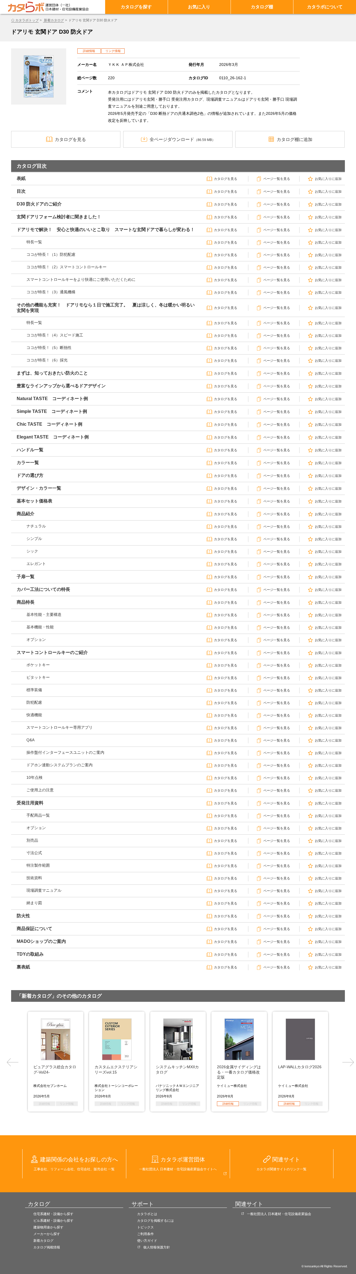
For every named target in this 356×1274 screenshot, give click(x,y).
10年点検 (34, 777)
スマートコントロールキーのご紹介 (52, 652)
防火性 (23, 915)
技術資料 (34, 878)
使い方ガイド (147, 1241)
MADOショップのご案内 (41, 941)
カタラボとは (147, 1214)
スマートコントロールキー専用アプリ (59, 727)
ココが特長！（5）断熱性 (48, 347)
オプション (36, 639)
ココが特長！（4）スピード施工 (54, 335)
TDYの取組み (30, 954)
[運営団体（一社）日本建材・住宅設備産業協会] (67, 7)
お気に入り (199, 6)
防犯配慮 (34, 702)
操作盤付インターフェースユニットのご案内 (65, 752)
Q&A (30, 740)
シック (32, 551)
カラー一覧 (28, 462)
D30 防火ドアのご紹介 (39, 204)
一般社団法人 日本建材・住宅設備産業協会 (279, 1214)
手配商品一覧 (38, 815)
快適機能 (34, 715)
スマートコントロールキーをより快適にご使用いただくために (80, 279)
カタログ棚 (262, 6)
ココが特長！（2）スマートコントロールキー (66, 267)
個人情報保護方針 (156, 1247)
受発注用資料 (30, 802)
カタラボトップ (27, 20)
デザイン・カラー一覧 (39, 488)
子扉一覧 (25, 576)
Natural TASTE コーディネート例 (52, 398)
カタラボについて (325, 6)
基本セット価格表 (34, 501)
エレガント (36, 563)
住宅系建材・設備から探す (53, 1214)
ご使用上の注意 (40, 790)
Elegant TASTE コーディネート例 (53, 437)
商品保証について (34, 928)
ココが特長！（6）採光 (47, 360)
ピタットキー (38, 677)
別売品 (32, 840)
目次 (21, 191)
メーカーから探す (46, 1234)
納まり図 (34, 903)
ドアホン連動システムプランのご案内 (59, 765)
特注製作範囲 (38, 865)
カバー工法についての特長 (43, 589)
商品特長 (25, 602)
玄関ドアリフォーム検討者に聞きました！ (59, 216)
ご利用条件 (145, 1234)
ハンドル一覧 (30, 449)
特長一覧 (34, 242)
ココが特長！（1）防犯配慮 (50, 254)
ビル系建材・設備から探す (53, 1221)
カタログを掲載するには (155, 1221)
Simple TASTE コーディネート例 (52, 411)
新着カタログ (53, 20)
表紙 (21, 178)
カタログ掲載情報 (46, 1247)
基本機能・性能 (40, 627)
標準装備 (34, 690)
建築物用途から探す (48, 1227)
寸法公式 (34, 853)
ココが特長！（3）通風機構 (50, 292)
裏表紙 (23, 967)
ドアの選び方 (30, 475)
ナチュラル (36, 526)
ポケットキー (38, 665)
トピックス (145, 1227)
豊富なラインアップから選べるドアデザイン (61, 385)
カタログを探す (136, 6)
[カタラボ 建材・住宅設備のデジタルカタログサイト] (26, 7)
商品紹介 (25, 513)
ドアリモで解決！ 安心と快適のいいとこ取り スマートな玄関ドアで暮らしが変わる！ (106, 229)
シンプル (34, 538)
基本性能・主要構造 (43, 614)
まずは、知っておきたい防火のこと (52, 373)
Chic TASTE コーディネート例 (49, 424)
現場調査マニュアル (43, 890)
